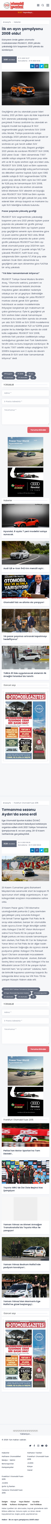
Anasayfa (7, 22)
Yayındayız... (25, 12)
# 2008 (20, 374)
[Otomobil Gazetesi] (14, 5)
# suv (31, 374)
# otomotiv (22, 377)
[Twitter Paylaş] (41, 66)
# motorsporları (40, 993)
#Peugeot (8, 374)
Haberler (17, 22)
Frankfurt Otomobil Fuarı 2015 (26, 803)
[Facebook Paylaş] (37, 66)
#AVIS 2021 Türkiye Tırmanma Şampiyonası (21, 989)
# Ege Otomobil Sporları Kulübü (16, 993)
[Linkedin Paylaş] (32, 66)
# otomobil (8, 377)
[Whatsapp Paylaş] (46, 66)
